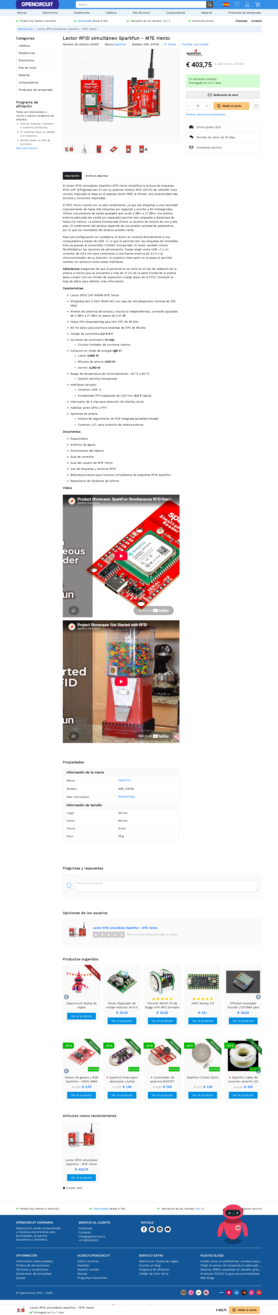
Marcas (21, 12)
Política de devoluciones (33, 1265)
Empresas (241, 20)
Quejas (20, 1278)
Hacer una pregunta (89, 882)
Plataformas (81, 12)
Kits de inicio (141, 12)
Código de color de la (153, 1273)
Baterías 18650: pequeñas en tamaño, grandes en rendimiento (231, 1269)
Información (26, 1255)
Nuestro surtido (88, 1269)
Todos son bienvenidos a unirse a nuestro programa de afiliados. (35, 115)
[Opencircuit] (37, 4)
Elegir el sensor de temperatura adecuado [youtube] (231, 1265)
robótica (111, 12)
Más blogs (207, 1278)
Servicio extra (151, 1255)
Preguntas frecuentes (92, 1278)
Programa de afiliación (154, 1269)
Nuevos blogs (212, 1255)
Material (206, 12)
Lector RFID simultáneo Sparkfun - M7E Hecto (125, 928)
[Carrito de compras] (255, 5)
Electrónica (50, 12)
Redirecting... (127, 796)
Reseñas (83, 1265)
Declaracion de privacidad (33, 1273)
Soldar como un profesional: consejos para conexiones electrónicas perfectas (231, 1261)
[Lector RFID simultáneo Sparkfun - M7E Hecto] (69, 149)
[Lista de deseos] (234, 5)
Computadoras (175, 12)
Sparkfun (124, 780)
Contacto (256, 20)
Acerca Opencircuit (94, 1255)
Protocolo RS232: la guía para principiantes (229, 1273)
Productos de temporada (244, 12)
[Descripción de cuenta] (244, 5)
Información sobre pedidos (34, 1261)
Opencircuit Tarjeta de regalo (159, 1261)
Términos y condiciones (32, 1269)
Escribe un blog (149, 1265)
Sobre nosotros (88, 1261)
